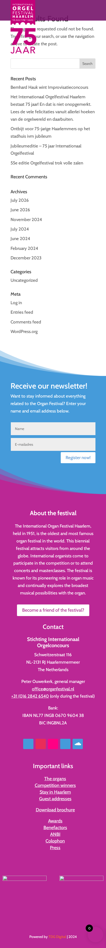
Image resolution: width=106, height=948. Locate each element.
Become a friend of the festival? (53, 610)
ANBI (55, 834)
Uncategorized (24, 280)
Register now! (78, 457)
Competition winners (55, 785)
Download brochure (55, 810)
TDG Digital (57, 936)
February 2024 (24, 248)
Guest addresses (55, 799)
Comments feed (26, 321)
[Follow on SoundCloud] (78, 744)
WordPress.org (24, 331)
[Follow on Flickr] (53, 744)
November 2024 (26, 219)
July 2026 (20, 200)
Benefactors (55, 827)
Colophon (55, 841)
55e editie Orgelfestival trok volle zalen (47, 162)
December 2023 (26, 257)
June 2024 (20, 238)
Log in (16, 302)
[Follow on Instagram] (41, 744)
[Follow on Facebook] (28, 744)
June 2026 (20, 209)
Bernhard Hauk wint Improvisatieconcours (49, 87)
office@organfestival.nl (53, 688)
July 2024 (20, 229)
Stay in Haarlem (55, 792)
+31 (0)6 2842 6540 (30, 696)
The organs (55, 779)
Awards (55, 821)
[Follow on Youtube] (65, 744)
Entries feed (22, 312)
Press (55, 847)
